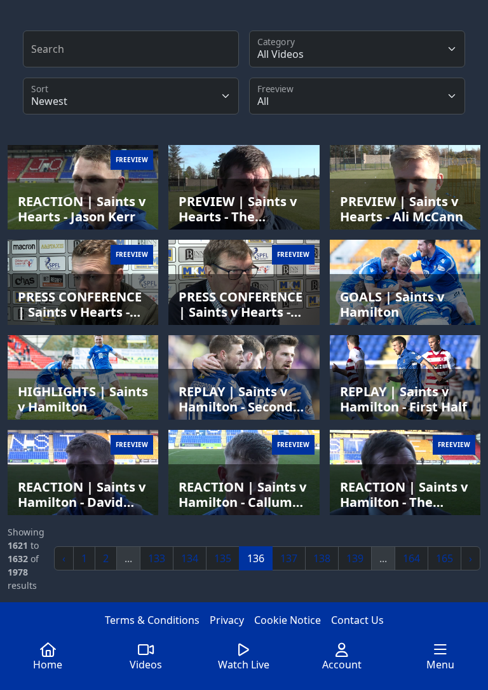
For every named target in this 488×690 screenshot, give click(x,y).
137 (288, 558)
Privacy (227, 620)
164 (411, 558)
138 (321, 558)
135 (222, 558)
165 (444, 558)
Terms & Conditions (152, 620)
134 (189, 558)
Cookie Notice (287, 620)
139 (354, 558)
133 (156, 558)
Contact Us (357, 620)
